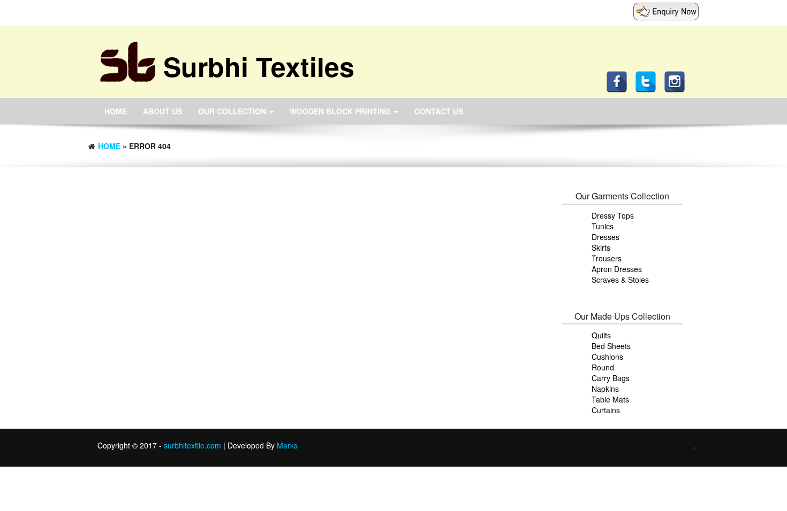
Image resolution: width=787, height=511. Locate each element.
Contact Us (438, 111)
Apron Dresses (617, 269)
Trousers (607, 258)
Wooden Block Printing (341, 111)
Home (115, 111)
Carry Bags (611, 378)
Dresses (605, 236)
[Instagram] (677, 80)
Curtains (606, 410)
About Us (162, 111)
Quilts (601, 335)
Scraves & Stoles (620, 279)
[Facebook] (619, 80)
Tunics (603, 226)
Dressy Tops (613, 215)
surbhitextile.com (193, 445)
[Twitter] (648, 80)
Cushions (607, 356)
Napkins (605, 388)
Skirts (601, 247)
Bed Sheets (611, 345)
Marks (287, 445)
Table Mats (610, 399)
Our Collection (233, 111)
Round (603, 367)
